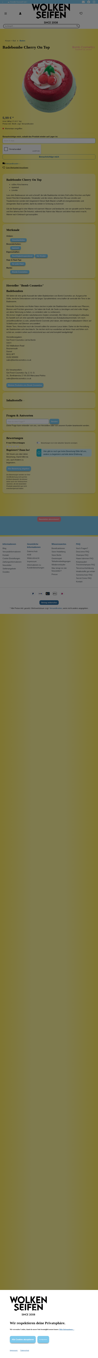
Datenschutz (24, 1350)
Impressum (14, 1350)
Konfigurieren (43, 1339)
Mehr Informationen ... (66, 1329)
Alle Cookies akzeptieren (23, 1339)
